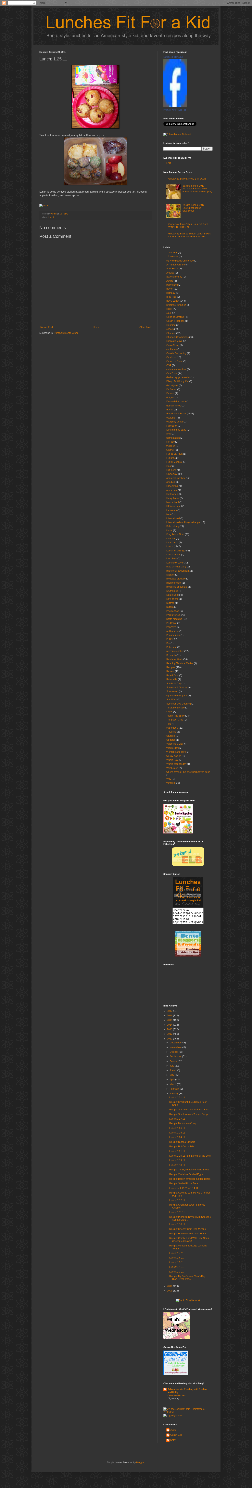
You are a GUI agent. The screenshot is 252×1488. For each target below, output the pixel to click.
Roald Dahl (172, 675)
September (176, 1056)
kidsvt (169, 530)
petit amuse (172, 631)
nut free (170, 603)
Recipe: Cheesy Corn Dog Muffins (187, 1229)
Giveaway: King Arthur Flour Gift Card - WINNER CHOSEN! (188, 225)
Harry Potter (172, 498)
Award (169, 280)
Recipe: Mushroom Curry (182, 1123)
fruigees (170, 446)
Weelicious (172, 768)
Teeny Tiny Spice (175, 715)
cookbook (171, 349)
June (173, 1070)
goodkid (170, 482)
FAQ (168, 163)
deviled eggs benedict (178, 377)
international (173, 518)
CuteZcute (171, 373)
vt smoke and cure (176, 752)
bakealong (172, 284)
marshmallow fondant (177, 570)
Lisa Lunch (172, 542)
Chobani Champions (177, 337)
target (169, 711)
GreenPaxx (172, 486)
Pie (168, 643)
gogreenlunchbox (175, 478)
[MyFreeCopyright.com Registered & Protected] (188, 1412)
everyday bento (174, 421)
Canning (171, 325)
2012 (170, 1034)
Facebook (171, 425)
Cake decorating (175, 317)
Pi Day (169, 639)
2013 (170, 1029)
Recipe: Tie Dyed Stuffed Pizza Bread (189, 1169)
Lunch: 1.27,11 (177, 1118)
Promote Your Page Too (174, 110)
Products (171, 655)
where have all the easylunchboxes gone (188, 772)
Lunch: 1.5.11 (176, 1262)
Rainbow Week (174, 659)
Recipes (170, 667)
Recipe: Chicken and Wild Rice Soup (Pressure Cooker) (189, 1239)
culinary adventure (176, 369)
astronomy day (174, 276)
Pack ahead (172, 611)
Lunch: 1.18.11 (177, 1165)
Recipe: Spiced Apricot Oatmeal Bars (189, 1109)
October (174, 1052)
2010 (170, 1286)
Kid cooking (172, 526)
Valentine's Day (174, 743)
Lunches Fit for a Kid (173, 57)
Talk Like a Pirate (175, 707)
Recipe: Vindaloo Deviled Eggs (186, 1174)
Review (170, 671)
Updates (170, 739)
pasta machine (174, 619)
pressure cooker (175, 651)
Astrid (54, 214)
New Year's (172, 598)
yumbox (170, 783)
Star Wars (171, 699)
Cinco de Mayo (174, 341)
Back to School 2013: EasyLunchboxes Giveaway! (194, 208)
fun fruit (170, 450)
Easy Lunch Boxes (176, 413)
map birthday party (176, 566)
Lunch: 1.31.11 (177, 1097)
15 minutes (172, 256)
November (176, 1047)
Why (168, 779)
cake (168, 313)
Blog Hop (171, 296)
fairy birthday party (176, 429)
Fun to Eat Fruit (174, 453)
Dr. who (170, 393)
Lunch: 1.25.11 (177, 1132)
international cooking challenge (183, 522)
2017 (170, 1011)
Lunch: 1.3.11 (176, 1271)
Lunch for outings (175, 550)
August (174, 1061)
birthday (170, 293)
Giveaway (171, 474)
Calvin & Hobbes (175, 321)
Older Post (145, 327)
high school (172, 502)
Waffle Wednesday (176, 764)
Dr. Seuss (171, 389)
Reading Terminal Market (179, 663)
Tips (168, 723)
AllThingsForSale (175, 264)
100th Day (171, 252)
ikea (168, 514)
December (176, 1042)
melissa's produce (176, 578)
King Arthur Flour (175, 534)
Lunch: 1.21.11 (177, 1151)
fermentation (173, 437)
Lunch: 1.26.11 (177, 1128)
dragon (170, 397)
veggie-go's (172, 748)
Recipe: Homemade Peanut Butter (187, 1233)
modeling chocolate (176, 586)
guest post (171, 490)
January (174, 1093)
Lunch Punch (173, 554)
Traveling (171, 731)
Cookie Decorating (176, 353)
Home (96, 327)
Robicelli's (171, 679)
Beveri (169, 288)
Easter (169, 409)
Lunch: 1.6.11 (176, 1257)
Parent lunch (173, 615)
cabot (169, 309)
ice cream (171, 510)
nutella (170, 607)
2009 (170, 1290)
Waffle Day (172, 760)
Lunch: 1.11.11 (177, 1212)
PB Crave (171, 623)
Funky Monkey (174, 462)
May (172, 1075)
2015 (170, 1020)
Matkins (170, 574)
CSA (168, 365)
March (173, 1084)
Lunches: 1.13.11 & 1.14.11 (183, 1188)
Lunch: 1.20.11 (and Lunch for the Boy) (190, 1155)
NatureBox (172, 595)
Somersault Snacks (176, 687)
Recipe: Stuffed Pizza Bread (184, 1183)
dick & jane (172, 385)
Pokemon (171, 647)
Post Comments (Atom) (66, 333)
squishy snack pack (176, 695)
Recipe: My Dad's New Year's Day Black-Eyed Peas (187, 1277)
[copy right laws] (173, 1415)
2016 (170, 1015)
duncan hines (173, 405)
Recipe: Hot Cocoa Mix (181, 1146)
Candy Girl (176, 1434)
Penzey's (171, 627)
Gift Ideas (171, 470)
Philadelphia (173, 635)
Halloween (172, 494)
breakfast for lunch (176, 305)
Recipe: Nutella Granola (182, 1142)
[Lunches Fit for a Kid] (175, 106)
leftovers (170, 538)
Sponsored (172, 691)
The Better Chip (174, 719)
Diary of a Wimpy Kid (177, 381)
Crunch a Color (174, 361)
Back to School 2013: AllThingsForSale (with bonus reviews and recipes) (197, 188)
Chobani (171, 333)
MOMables (172, 591)
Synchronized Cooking (178, 703)
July (172, 1065)
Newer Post (46, 327)
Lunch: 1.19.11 (177, 1160)
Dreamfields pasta (176, 401)
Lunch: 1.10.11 (177, 1224)
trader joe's (172, 727)
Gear (169, 466)
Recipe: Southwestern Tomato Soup (188, 1114)
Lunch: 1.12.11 (177, 1200)
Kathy (173, 1440)
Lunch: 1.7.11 (176, 1253)
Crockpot (171, 357)
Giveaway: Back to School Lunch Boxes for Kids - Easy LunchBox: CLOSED (189, 235)
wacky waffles (173, 756)
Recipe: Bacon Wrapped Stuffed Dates (189, 1179)
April (172, 1079)
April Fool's (172, 268)
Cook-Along (172, 345)
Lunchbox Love (174, 562)
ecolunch (171, 417)
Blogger (140, 1462)
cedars (170, 329)
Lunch (51, 217)
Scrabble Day (173, 683)
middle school (173, 582)
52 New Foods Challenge (180, 260)
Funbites (171, 458)
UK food (170, 736)
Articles (170, 272)
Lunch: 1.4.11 (176, 1267)
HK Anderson (173, 506)
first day (170, 441)
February (175, 1088)
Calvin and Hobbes (177, 1395)
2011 (170, 1038)
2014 (170, 1024)
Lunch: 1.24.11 (177, 1137)
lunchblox (171, 558)
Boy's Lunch (172, 300)
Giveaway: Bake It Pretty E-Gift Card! (187, 178)
